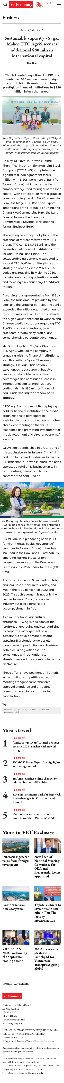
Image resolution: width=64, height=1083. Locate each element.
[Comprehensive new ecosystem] (15, 893)
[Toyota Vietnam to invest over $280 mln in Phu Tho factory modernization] (47, 893)
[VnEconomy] (31, 4)
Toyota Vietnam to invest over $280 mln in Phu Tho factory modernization (47, 913)
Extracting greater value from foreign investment (15, 861)
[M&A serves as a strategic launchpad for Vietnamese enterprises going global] (47, 937)
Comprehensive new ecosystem (13, 907)
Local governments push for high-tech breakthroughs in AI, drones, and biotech (37, 798)
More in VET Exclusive (28, 832)
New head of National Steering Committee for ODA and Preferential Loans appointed (47, 866)
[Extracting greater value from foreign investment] (15, 845)
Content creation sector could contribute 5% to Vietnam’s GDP (34, 816)
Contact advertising (15, 983)
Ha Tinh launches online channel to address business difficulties (35, 780)
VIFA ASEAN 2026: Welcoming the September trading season (14, 955)
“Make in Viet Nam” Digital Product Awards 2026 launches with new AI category (36, 746)
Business (10, 17)
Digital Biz (19, 738)
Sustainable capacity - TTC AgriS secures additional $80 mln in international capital (27, 710)
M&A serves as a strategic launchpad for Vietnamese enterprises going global (46, 959)
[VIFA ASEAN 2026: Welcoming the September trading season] (15, 937)
